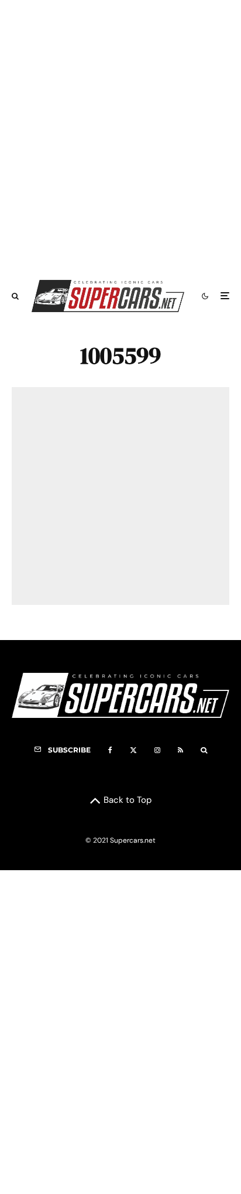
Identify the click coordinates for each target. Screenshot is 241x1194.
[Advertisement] (120, 134)
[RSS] (180, 750)
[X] (133, 750)
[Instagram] (157, 750)
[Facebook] (110, 750)
